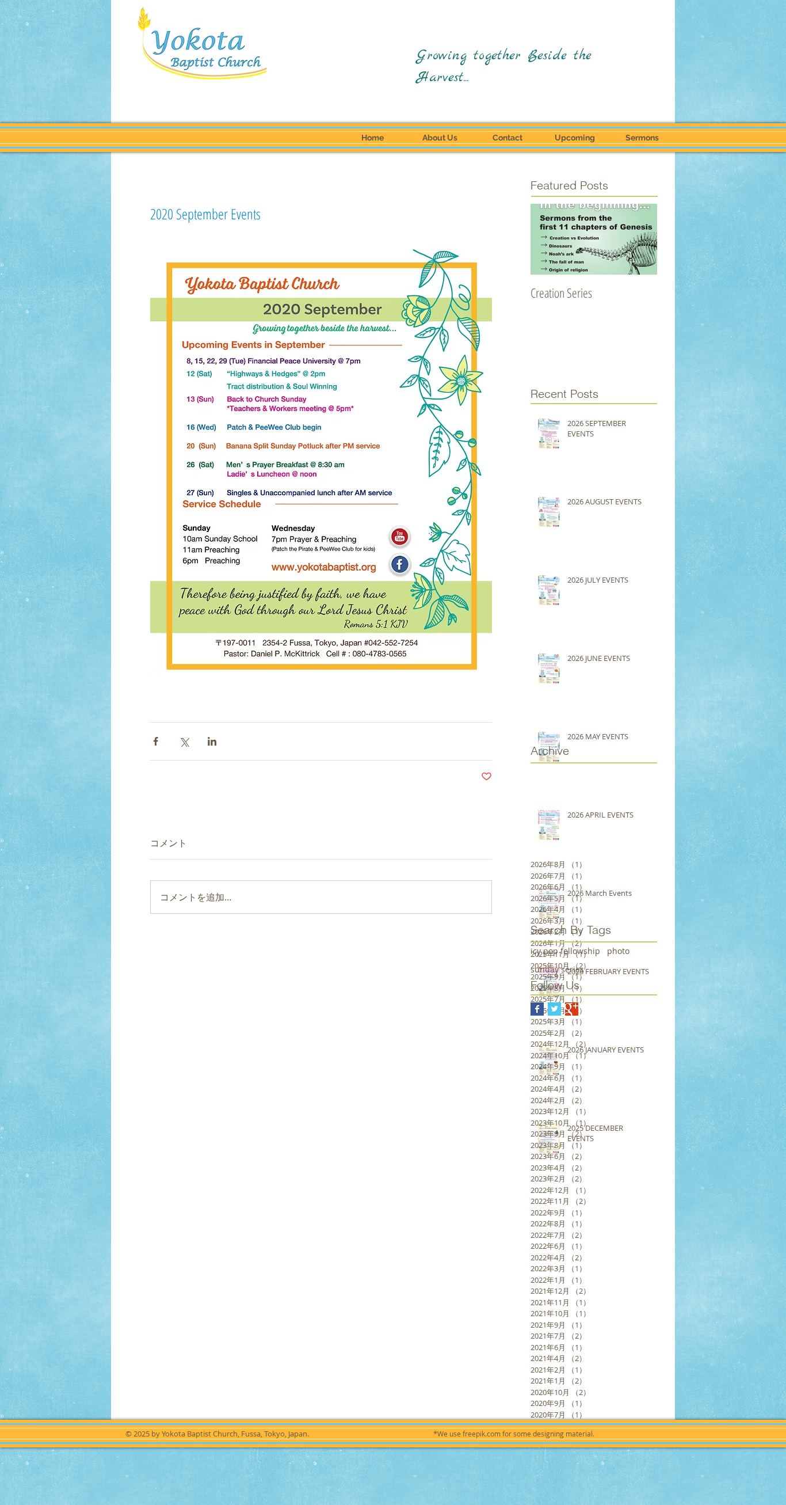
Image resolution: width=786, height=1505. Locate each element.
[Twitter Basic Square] (554, 1009)
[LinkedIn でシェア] (212, 741)
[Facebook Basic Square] (537, 1009)
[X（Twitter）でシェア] (183, 741)
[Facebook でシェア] (155, 741)
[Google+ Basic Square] (571, 1009)
